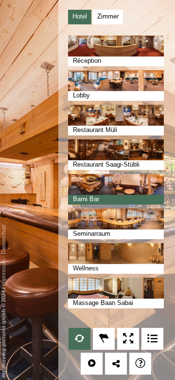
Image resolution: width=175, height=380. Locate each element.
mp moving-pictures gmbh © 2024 (3, 333)
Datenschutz (3, 239)
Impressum (3, 272)
